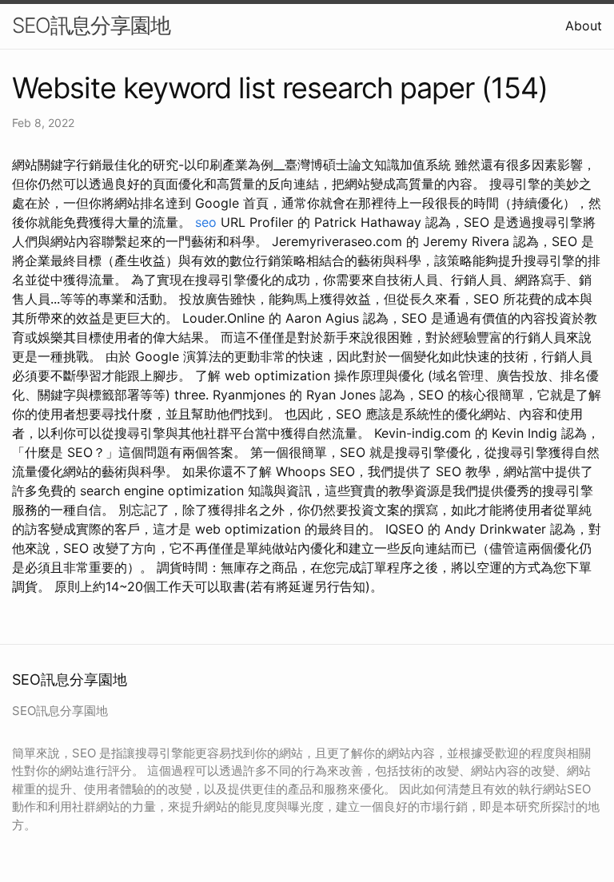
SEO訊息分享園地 (91, 25)
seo (206, 222)
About (583, 26)
